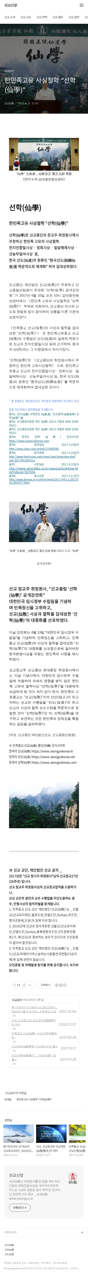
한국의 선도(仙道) (15, 1254)
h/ (43, 470)
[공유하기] (24, 985)
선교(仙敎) (11, 1240)
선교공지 (17, 999)
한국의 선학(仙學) (15, 1261)
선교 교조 (26, 17)
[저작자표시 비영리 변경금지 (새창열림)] (60, 985)
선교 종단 (58, 17)
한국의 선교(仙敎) (15, 1247)
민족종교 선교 (12, 1268)
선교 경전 (74, 17)
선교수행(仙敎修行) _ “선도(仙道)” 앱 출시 (34, 1057)
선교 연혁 (42, 17)
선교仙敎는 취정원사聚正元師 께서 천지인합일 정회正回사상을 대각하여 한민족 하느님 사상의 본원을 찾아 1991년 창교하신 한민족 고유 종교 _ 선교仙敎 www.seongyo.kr (34, 1190)
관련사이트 (11, 1232)
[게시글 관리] (30, 985)
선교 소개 (10, 17)
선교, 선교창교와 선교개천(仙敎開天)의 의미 (34, 1022)
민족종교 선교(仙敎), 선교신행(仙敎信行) (34, 1035)
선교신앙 (11, 5)
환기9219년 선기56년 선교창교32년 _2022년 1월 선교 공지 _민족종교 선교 (34, 1009)
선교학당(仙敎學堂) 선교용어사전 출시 (35, 1046)
